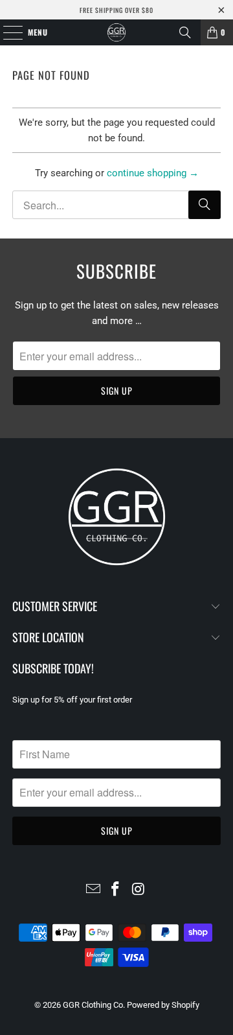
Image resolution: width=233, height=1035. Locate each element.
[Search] (185, 32)
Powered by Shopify (163, 1005)
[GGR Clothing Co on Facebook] (116, 890)
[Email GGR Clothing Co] (93, 890)
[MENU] (6, 32)
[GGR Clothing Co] (116, 32)
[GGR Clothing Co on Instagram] (138, 890)
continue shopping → (153, 173)
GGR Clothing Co (93, 1005)
